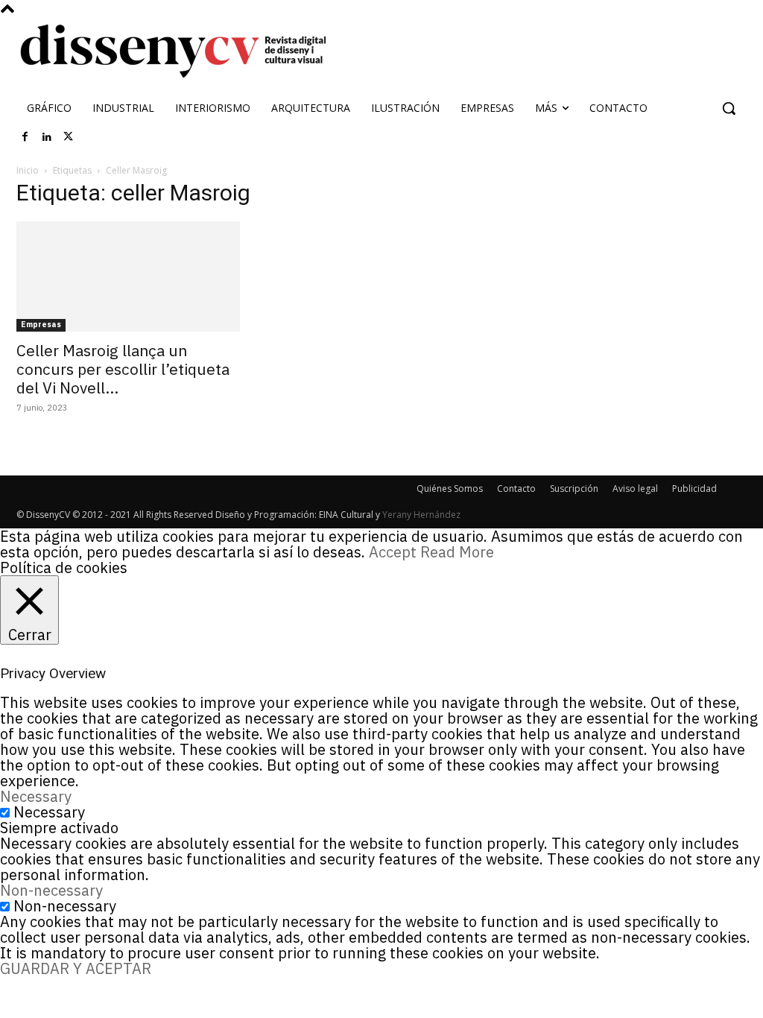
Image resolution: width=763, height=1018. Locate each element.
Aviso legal (635, 488)
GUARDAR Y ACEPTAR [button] (75, 968)
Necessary (49, 812)
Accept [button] (393, 552)
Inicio (27, 170)
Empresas (41, 324)
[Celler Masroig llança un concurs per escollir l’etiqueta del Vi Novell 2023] (128, 276)
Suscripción (574, 488)
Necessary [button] (36, 796)
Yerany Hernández (421, 514)
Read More (457, 552)
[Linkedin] (47, 137)
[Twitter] (68, 137)
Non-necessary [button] (51, 890)
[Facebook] (25, 137)
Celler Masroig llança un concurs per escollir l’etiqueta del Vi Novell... (122, 369)
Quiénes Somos (450, 488)
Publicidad (694, 488)
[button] (729, 108)
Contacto (516, 488)
